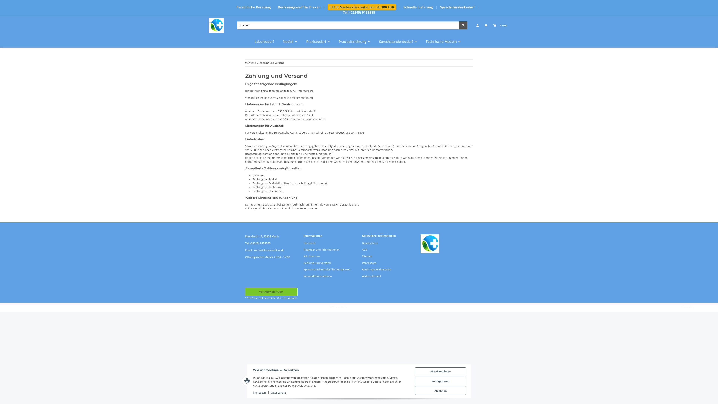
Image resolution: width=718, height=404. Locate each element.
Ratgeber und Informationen (322, 249)
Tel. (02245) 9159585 (359, 12)
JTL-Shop (698, 307)
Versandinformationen (318, 276)
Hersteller (310, 243)
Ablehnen (440, 390)
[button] (477, 25)
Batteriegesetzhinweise (376, 269)
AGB (364, 249)
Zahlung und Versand (317, 263)
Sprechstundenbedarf (457, 7)
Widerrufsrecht (371, 276)
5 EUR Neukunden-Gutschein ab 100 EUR (361, 7)
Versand (292, 297)
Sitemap (367, 256)
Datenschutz (278, 392)
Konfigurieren (440, 381)
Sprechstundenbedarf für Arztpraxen (327, 269)
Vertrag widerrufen (271, 291)
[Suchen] (463, 25)
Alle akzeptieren (440, 371)
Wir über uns (312, 256)
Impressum (259, 392)
